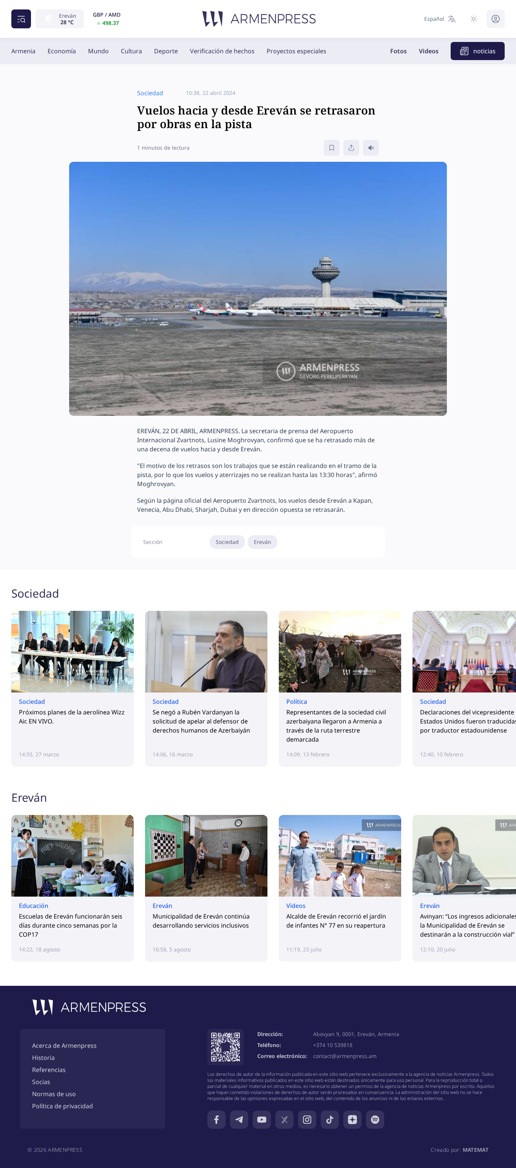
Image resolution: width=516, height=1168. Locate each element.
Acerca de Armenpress (64, 1045)
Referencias (49, 1070)
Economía (62, 51)
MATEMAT (475, 1149)
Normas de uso (54, 1094)
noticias (484, 51)
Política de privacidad (62, 1106)
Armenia (23, 51)
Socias (41, 1082)
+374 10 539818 (332, 1045)
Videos (429, 51)
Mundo (98, 51)
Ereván (262, 541)
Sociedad (227, 541)
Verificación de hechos (222, 51)
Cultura (131, 51)
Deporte (166, 51)
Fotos (398, 51)
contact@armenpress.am (345, 1056)
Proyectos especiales (296, 51)
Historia (43, 1057)
